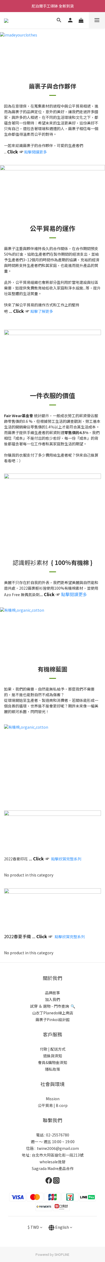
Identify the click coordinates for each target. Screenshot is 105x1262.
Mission (53, 1098)
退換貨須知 (52, 1055)
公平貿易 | (46, 1105)
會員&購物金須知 (52, 1062)
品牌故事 (52, 992)
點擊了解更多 (42, 311)
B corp (62, 1105)
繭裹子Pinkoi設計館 (53, 1019)
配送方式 (57, 1049)
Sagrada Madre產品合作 (53, 1168)
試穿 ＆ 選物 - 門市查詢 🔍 (52, 1006)
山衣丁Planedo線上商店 (52, 1012)
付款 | (45, 1049)
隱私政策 (52, 1069)
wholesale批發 (52, 1161)
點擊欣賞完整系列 (70, 936)
